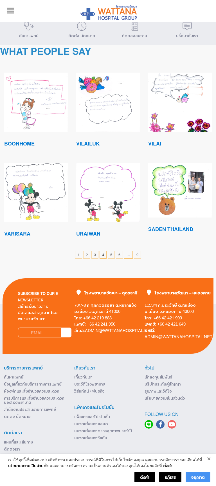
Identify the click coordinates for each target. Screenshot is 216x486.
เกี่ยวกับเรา (83, 377)
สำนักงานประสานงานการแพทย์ (30, 409)
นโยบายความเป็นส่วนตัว (165, 398)
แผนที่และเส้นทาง (18, 442)
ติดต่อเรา (12, 449)
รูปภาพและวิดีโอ (158, 391)
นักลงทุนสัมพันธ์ (158, 377)
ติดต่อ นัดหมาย (17, 416)
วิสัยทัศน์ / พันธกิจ (89, 391)
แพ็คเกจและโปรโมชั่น (92, 416)
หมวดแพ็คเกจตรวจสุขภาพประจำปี (103, 430)
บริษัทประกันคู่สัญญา (163, 384)
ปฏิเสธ (170, 477)
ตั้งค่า (167, 465)
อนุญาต (198, 477)
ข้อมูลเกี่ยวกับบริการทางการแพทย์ (33, 384)
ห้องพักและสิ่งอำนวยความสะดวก (31, 391)
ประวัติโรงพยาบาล (89, 384)
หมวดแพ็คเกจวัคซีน (90, 437)
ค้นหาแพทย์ (13, 377)
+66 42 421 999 (168, 318)
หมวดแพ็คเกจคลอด (91, 423)
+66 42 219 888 (97, 318)
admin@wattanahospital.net (119, 330)
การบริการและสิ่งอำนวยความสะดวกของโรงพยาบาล (34, 400)
